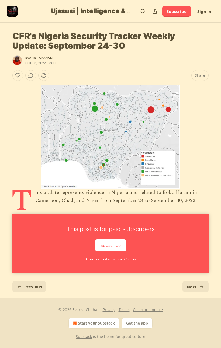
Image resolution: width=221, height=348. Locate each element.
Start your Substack (96, 323)
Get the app (137, 323)
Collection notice (148, 309)
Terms (124, 309)
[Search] (142, 11)
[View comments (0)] (30, 75)
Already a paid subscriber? (110, 259)
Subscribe (177, 11)
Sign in (204, 11)
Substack (84, 336)
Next (192, 286)
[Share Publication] (154, 11)
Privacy (109, 309)
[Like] (17, 75)
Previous (33, 286)
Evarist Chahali (39, 58)
